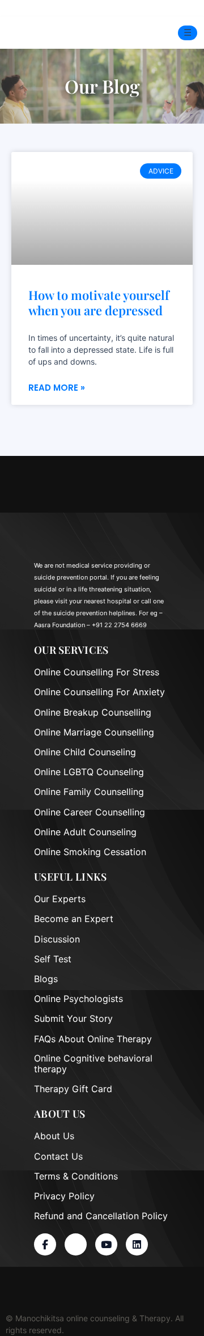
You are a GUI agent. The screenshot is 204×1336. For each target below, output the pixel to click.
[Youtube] (106, 1244)
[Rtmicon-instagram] (76, 1244)
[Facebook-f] (45, 1244)
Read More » (56, 388)
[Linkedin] (137, 1244)
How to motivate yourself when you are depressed (98, 303)
